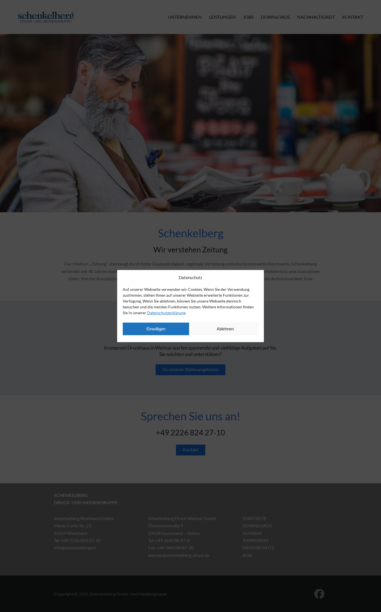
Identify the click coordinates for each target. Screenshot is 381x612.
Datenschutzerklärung (166, 312)
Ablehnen (225, 328)
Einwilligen (155, 328)
